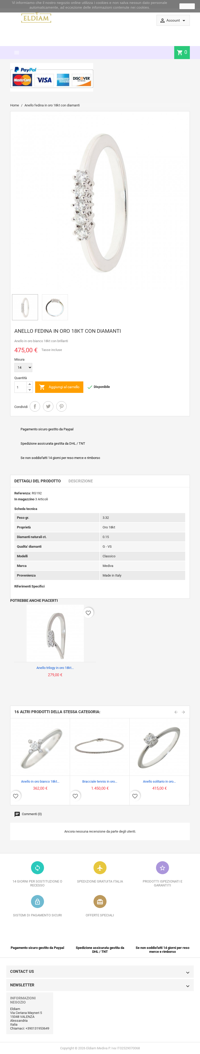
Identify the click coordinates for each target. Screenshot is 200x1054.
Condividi (35, 406)
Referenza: (22, 493)
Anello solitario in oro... (159, 781)
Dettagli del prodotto (37, 481)
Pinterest (61, 406)
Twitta (48, 406)
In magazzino (24, 499)
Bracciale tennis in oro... (99, 781)
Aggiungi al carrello (59, 387)
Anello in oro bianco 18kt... (40, 781)
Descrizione (80, 481)
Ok (187, 6)
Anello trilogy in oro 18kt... (55, 668)
